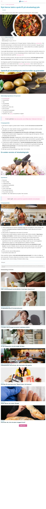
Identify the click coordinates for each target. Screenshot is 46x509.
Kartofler (21, 63)
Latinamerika (39, 43)
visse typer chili (20, 54)
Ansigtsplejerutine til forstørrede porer (11, 308)
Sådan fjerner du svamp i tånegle (10, 403)
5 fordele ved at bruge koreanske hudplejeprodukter (15, 327)
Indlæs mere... (23, 425)
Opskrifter (3, 4)
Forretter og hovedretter (10, 4)
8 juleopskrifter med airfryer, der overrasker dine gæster (16, 365)
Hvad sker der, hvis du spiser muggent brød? (13, 422)
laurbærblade (6, 98)
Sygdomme (3, 402)
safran (11, 113)
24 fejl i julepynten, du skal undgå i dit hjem (12, 346)
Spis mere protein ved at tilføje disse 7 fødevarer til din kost (28, 119)
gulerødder (27, 63)
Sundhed (2, 421)
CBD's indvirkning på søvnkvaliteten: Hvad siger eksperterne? (18, 289)
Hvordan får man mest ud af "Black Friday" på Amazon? (16, 384)
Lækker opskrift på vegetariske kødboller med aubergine (26, 198)
